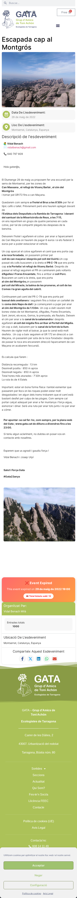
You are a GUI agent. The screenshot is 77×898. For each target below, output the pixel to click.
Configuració (38, 885)
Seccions (38, 775)
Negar (38, 875)
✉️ (5, 147)
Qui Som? (38, 788)
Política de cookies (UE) (38, 821)
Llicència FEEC (38, 800)
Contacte (38, 807)
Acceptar (38, 865)
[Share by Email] (54, 658)
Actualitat (38, 781)
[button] (58, 25)
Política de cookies (31, 893)
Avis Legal (48, 893)
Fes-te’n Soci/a (38, 794)
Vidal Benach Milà (15, 611)
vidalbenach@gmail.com (22, 147)
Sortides (37, 768)
